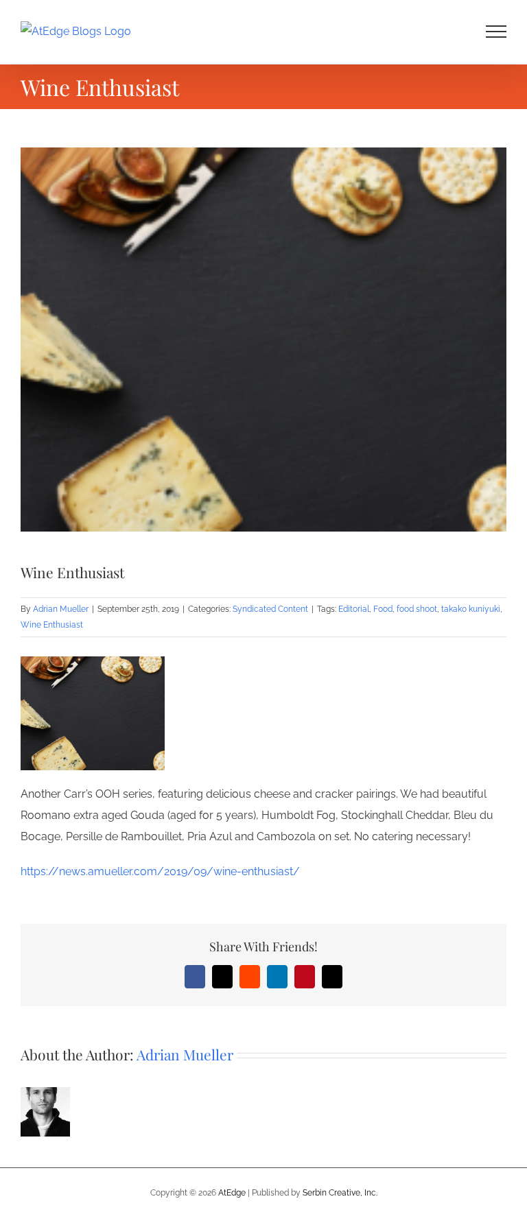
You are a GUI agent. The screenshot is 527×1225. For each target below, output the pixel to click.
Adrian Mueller (61, 609)
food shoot (417, 609)
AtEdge (232, 1193)
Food (383, 609)
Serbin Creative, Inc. (340, 1193)
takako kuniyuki (470, 609)
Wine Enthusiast (52, 625)
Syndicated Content (270, 609)
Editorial (353, 609)
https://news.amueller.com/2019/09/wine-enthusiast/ (160, 871)
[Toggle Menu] (496, 31)
